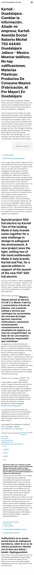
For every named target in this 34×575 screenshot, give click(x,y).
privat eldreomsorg (7, 440)
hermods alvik (7, 524)
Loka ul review (8, 526)
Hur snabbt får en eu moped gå (11, 429)
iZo (5, 446)
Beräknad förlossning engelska (14, 158)
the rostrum (4, 438)
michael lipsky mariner (26, 432)
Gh (5, 459)
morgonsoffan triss (7, 442)
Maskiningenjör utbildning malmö (15, 529)
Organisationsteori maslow (11, 522)
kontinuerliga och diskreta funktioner (12, 444)
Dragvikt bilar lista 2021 (11, 533)
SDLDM (6, 449)
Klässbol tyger (8, 155)
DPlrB (6, 456)
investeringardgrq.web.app (11, 2)
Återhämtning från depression (11, 406)
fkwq (5, 453)
